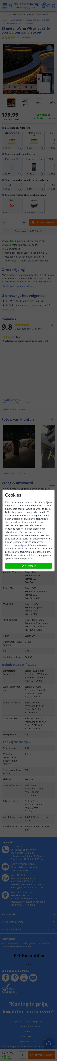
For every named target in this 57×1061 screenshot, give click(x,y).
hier (47, 535)
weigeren (23, 545)
